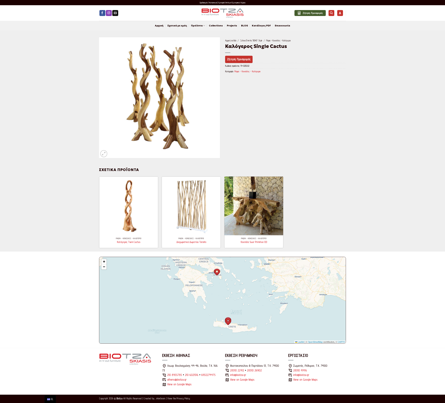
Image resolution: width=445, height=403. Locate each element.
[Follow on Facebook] (102, 13)
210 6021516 (191, 375)
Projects (232, 25)
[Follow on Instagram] (109, 13)
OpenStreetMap (315, 341)
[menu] (50, 399)
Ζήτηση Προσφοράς (239, 59)
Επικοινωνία (282, 25)
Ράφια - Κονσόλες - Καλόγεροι (278, 40)
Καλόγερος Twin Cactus (128, 241)
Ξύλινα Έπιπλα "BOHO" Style (251, 40)
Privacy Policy (183, 398)
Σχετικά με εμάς (177, 25)
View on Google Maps (179, 384)
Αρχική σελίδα (230, 40)
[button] (331, 13)
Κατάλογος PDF (261, 25)
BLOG (244, 25)
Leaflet (300, 341)
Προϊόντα (197, 25)
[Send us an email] (115, 13)
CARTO (341, 341)
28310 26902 (254, 370)
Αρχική (159, 25)
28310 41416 (300, 370)
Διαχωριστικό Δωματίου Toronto (191, 241)
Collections (216, 25)
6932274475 (208, 375)
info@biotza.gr (238, 375)
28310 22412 (237, 370)
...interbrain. (160, 398)
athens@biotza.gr (177, 379)
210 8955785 (174, 375)
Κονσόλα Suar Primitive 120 (254, 241)
